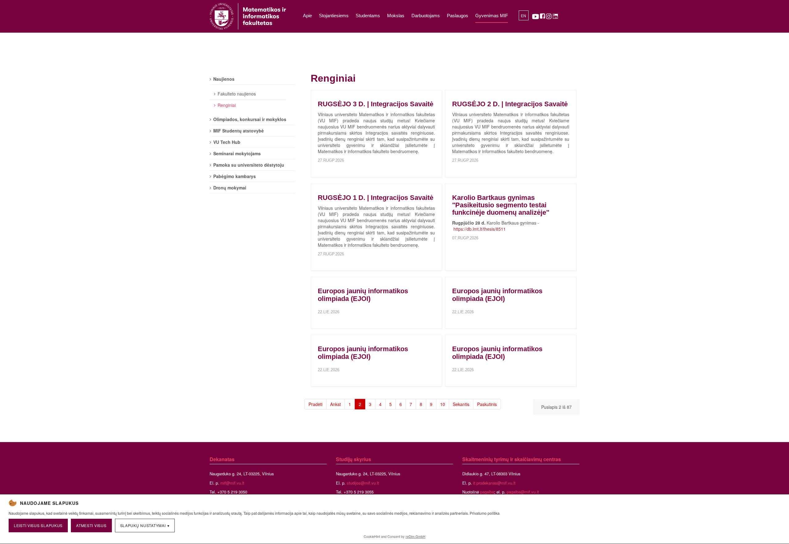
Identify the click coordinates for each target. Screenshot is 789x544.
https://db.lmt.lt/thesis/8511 (479, 229)
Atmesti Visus (91, 525)
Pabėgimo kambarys (234, 176)
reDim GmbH (415, 536)
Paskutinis (487, 404)
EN (523, 16)
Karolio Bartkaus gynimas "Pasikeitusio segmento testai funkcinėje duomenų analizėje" (500, 205)
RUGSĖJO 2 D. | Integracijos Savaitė (510, 104)
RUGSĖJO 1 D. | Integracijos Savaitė (375, 197)
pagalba (487, 492)
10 (442, 404)
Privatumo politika (485, 513)
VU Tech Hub (226, 142)
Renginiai (227, 105)
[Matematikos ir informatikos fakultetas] (248, 16)
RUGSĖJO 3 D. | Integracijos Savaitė (375, 104)
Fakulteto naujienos (237, 94)
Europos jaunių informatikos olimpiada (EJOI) (363, 294)
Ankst (335, 404)
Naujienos (224, 79)
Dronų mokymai (229, 188)
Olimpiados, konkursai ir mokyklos (249, 119)
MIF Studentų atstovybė (238, 131)
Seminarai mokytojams (237, 153)
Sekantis (461, 404)
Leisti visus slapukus (38, 525)
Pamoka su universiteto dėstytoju (248, 165)
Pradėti (315, 404)
